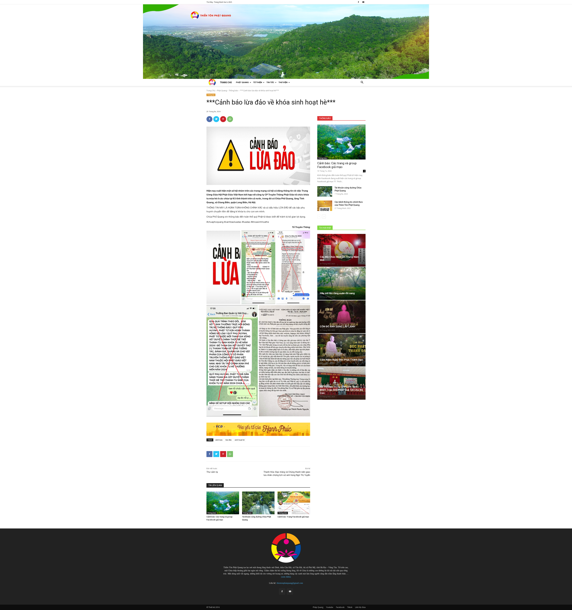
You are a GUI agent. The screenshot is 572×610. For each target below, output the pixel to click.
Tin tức (270, 82)
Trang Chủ (210, 90)
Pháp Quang (318, 607)
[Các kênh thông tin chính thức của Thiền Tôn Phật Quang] (324, 206)
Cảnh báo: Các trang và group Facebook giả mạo (337, 165)
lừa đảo (229, 440)
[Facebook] (358, 2)
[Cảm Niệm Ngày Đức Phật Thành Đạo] (341, 350)
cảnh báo (219, 440)
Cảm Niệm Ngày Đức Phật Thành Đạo (341, 359)
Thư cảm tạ (212, 472)
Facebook (340, 607)
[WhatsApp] (230, 119)
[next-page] (324, 216)
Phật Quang (242, 82)
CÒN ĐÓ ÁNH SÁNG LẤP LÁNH (337, 326)
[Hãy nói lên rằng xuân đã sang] (341, 283)
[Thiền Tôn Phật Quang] (286, 41)
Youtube (329, 607)
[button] (362, 82)
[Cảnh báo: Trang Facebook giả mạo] (294, 502)
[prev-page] (319, 216)
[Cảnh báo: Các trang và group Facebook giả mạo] (222, 502)
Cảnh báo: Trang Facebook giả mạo (293, 517)
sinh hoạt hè (240, 440)
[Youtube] (363, 2)
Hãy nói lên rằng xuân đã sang (337, 293)
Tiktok (349, 607)
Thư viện (283, 82)
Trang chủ (226, 82)
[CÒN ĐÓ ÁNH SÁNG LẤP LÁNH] (341, 316)
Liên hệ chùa (360, 607)
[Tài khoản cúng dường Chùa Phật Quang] (258, 502)
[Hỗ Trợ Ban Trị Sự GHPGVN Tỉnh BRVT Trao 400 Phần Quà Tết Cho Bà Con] (341, 383)
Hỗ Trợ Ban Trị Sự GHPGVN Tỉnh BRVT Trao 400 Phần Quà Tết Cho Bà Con (341, 389)
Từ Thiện (257, 82)
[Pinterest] (223, 119)
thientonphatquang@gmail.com (290, 583)
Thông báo (233, 90)
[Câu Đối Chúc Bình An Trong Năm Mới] (341, 250)
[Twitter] (216, 119)
